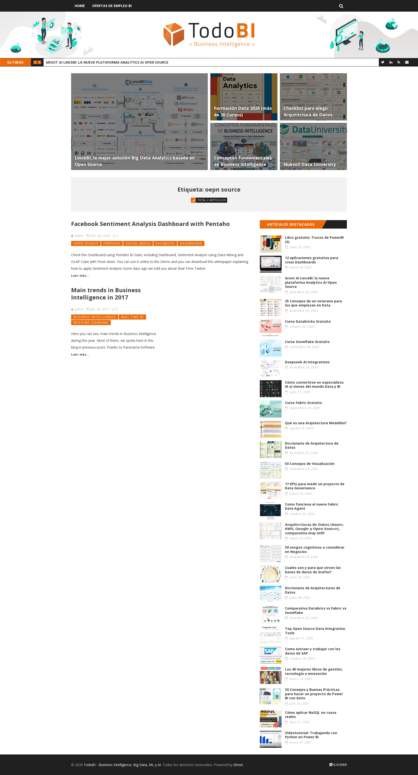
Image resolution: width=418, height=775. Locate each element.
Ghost (238, 764)
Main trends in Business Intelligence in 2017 (106, 293)
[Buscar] (341, 6)
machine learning (91, 322)
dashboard (191, 243)
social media (138, 243)
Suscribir (339, 765)
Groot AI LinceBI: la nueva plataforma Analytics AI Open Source (107, 62)
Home (80, 5)
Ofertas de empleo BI (112, 5)
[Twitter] (383, 62)
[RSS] (399, 62)
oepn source (86, 243)
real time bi (132, 317)
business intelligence (95, 317)
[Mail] (407, 62)
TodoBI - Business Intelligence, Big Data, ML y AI (122, 764)
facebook (165, 243)
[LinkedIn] (391, 62)
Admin (79, 236)
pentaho (112, 243)
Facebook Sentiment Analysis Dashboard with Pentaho (150, 224)
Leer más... (80, 276)
